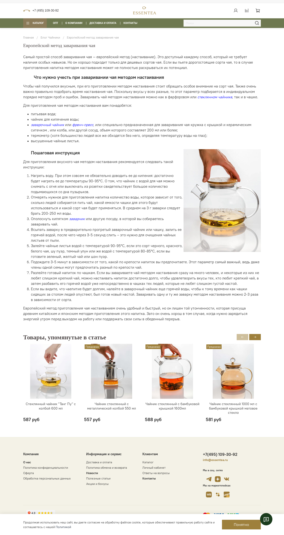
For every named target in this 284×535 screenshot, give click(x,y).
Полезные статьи (98, 478)
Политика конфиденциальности (45, 467)
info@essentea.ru (215, 460)
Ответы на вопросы (156, 473)
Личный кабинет (154, 467)
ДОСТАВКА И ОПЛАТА (102, 23)
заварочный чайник (47, 125)
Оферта (28, 473)
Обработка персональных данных (47, 478)
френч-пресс (82, 125)
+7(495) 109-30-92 (220, 454)
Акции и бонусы (97, 484)
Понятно (241, 524)
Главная (28, 37)
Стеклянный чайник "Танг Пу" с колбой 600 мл (51, 406)
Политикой (63, 527)
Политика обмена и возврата (106, 467)
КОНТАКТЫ (130, 23)
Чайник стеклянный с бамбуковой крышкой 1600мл (172, 406)
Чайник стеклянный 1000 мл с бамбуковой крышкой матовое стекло (233, 408)
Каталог (38, 23)
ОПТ (55, 23)
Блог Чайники (50, 37)
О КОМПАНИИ (73, 23)
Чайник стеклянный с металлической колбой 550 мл (111, 406)
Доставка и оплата (99, 462)
